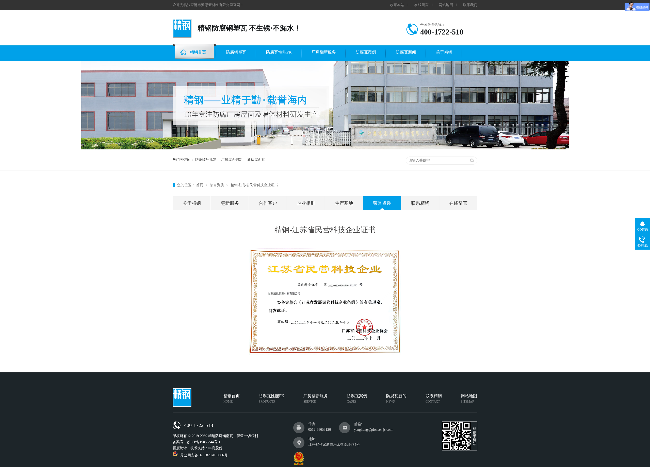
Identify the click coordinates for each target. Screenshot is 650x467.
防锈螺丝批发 (205, 160)
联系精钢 (420, 203)
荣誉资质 (217, 185)
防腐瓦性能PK (279, 52)
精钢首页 (198, 52)
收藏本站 (397, 5)
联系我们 (470, 5)
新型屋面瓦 (256, 160)
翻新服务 (230, 203)
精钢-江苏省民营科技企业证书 (254, 185)
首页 (200, 185)
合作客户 (268, 203)
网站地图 (446, 5)
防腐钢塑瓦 (236, 52)
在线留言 (421, 5)
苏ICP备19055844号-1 (203, 442)
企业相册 (306, 203)
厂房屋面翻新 (231, 160)
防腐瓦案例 (366, 52)
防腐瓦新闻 (406, 52)
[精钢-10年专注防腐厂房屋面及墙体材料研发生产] (325, 148)
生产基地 (344, 203)
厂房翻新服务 (324, 52)
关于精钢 (444, 52)
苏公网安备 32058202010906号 (204, 455)
